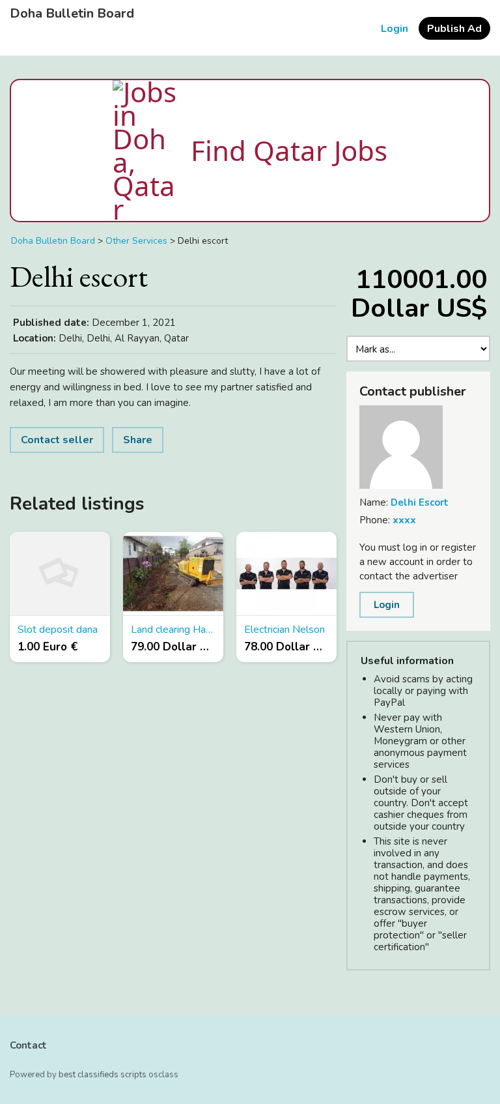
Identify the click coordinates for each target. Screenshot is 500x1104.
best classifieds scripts (102, 1075)
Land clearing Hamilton (173, 629)
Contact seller (57, 440)
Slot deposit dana (58, 629)
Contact (28, 1045)
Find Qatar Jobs (289, 150)
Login (394, 29)
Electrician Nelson (284, 629)
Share (137, 440)
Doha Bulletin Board (72, 14)
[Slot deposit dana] (60, 574)
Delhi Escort (420, 502)
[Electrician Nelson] (286, 574)
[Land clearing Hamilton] (173, 574)
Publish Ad (454, 29)
